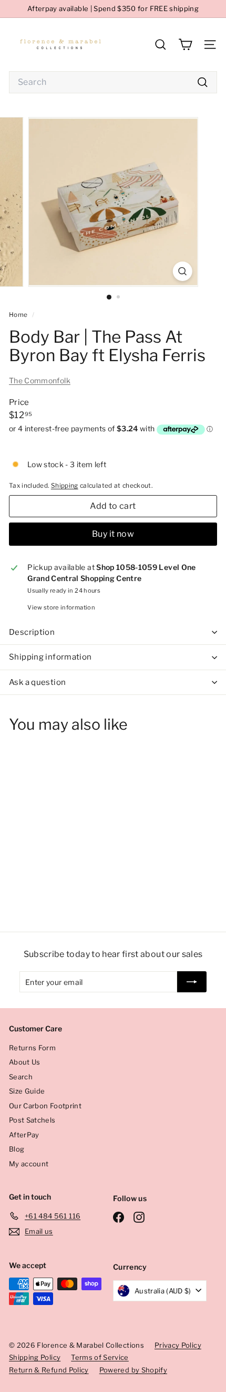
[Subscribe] (192, 981)
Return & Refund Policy (49, 1370)
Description (32, 632)
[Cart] (185, 44)
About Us (24, 1062)
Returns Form (32, 1047)
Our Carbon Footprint (45, 1105)
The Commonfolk (39, 380)
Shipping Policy (34, 1357)
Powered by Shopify (133, 1370)
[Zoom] (182, 271)
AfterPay (24, 1134)
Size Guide (27, 1091)
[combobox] (113, 82)
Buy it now (113, 534)
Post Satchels (32, 1120)
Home (19, 314)
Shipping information (50, 657)
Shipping (64, 485)
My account (29, 1163)
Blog (16, 1149)
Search (21, 1076)
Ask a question (37, 682)
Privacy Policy (178, 1345)
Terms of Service (100, 1357)
